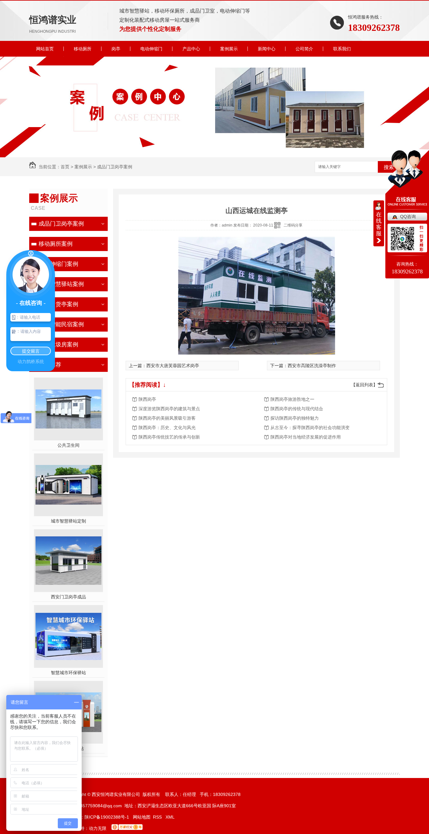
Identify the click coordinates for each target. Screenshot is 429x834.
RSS (158, 817)
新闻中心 (266, 48)
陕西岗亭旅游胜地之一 (292, 399)
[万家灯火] (127, 828)
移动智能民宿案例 (61, 324)
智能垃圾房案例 (58, 344)
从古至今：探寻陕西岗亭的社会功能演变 (310, 427)
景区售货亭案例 (58, 304)
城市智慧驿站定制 (68, 520)
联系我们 (342, 48)
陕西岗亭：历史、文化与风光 (167, 427)
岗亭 (115, 48)
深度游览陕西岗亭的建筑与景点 (169, 408)
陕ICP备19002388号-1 (106, 817)
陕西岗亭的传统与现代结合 (296, 408)
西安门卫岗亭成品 (68, 596)
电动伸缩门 (151, 48)
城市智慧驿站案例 (61, 284)
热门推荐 (50, 364)
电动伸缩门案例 (58, 264)
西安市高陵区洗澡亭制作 (312, 365)
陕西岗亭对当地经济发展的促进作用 (305, 436)
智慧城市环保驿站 (68, 672)
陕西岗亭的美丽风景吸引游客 (167, 418)
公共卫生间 (68, 445)
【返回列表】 (364, 384)
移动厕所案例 (56, 244)
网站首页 (45, 48)
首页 (65, 166)
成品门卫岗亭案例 (114, 166)
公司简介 (304, 48)
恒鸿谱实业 (52, 24)
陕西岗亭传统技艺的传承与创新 (169, 436)
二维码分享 (293, 225)
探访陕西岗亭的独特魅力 (294, 418)
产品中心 (191, 48)
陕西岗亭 (147, 399)
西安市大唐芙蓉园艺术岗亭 (172, 365)
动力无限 (97, 828)
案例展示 (229, 48)
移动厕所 (82, 48)
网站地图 (141, 817)
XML (170, 817)
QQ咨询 (408, 216)
